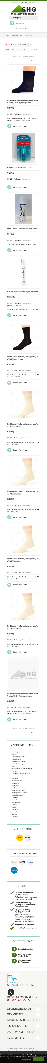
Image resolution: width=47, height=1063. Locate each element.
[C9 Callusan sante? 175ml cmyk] (23, 272)
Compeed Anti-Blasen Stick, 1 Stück (19, 168)
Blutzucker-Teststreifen (19, 761)
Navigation (18, 18)
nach (11, 44)
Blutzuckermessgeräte (19, 764)
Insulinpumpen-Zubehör (19, 793)
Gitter (15, 49)
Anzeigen (9, 49)
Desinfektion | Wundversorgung (22, 769)
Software (14, 805)
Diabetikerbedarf (17, 35)
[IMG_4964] (23, 148)
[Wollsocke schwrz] (23, 337)
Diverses (14, 771)
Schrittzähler (16, 802)
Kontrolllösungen (17, 795)
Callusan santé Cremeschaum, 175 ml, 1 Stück (22, 292)
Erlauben (38, 1059)
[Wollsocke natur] (23, 404)
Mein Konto (15, 2)
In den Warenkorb (20, 126)
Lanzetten (15, 797)
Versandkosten (26, 114)
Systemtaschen (17, 812)
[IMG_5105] (23, 209)
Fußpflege (15, 778)
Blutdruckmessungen (18, 757)
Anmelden (32, 2)
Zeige (24, 49)
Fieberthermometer (18, 776)
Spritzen (14, 807)
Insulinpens (15, 785)
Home (7, 35)
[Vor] (31, 60)
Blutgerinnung (16, 759)
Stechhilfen (15, 809)
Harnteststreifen (17, 781)
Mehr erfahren (26, 1059)
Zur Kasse (24, 2)
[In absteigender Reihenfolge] (30, 44)
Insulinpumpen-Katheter (19, 790)
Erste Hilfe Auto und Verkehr (21, 773)
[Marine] (23, 81)
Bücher (14, 766)
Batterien (14, 754)
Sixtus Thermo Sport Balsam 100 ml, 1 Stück (22, 229)
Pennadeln (15, 800)
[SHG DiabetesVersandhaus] (23, 10)
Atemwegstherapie (18, 752)
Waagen (14, 814)
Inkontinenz (15, 783)
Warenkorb (19, 23)
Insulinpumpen (16, 788)
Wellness (15, 817)
